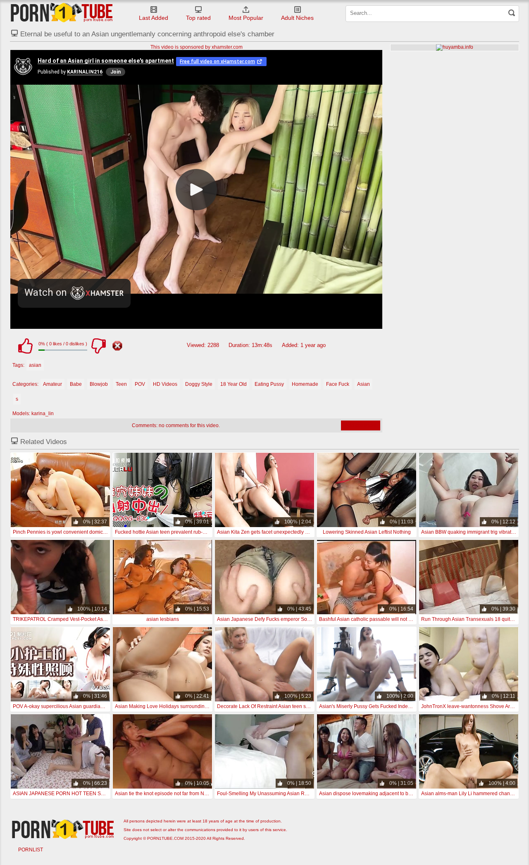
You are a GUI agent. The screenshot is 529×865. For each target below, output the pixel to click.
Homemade (305, 384)
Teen (121, 384)
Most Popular (246, 17)
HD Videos (165, 384)
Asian (363, 384)
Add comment (360, 425)
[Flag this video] (117, 346)
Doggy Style (198, 384)
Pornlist (30, 850)
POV (140, 384)
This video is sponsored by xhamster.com (196, 47)
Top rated (198, 17)
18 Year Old (233, 384)
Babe (76, 384)
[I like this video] (25, 346)
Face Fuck (337, 384)
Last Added (153, 17)
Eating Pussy (269, 384)
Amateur (52, 384)
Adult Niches (297, 17)
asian (35, 365)
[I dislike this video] (98, 346)
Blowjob (99, 384)
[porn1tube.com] (61, 12)
